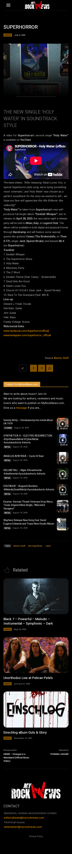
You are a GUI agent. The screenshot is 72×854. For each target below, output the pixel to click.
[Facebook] (33, 368)
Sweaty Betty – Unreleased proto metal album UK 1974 (28, 422)
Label (48, 545)
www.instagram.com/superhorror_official (27, 335)
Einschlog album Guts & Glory (25, 732)
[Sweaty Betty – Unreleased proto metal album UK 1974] (63, 424)
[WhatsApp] (49, 368)
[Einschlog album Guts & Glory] (36, 709)
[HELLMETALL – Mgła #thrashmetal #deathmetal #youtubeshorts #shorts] (63, 474)
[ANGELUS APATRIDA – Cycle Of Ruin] (63, 458)
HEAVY (8, 35)
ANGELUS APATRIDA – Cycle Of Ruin (23, 456)
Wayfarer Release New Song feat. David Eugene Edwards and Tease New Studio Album (28, 522)
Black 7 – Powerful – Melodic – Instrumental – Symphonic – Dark (28, 621)
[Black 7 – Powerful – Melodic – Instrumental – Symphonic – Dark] (36, 596)
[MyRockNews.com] (37, 5)
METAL (7, 447)
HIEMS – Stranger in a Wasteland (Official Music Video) (16, 757)
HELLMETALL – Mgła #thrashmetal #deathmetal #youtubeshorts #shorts (24, 472)
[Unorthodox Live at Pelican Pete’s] (36, 655)
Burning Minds (35, 545)
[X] (41, 368)
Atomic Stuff (61, 358)
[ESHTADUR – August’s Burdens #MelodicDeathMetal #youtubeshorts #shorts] (63, 490)
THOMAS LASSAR (59, 754)
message (21, 407)
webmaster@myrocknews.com (23, 826)
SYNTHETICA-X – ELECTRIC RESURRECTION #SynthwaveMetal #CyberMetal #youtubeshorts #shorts (27, 439)
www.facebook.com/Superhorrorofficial (26, 331)
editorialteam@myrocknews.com (24, 817)
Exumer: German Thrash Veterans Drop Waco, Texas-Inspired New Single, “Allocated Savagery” (28, 505)
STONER (8, 428)
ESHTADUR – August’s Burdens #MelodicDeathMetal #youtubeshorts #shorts (28, 487)
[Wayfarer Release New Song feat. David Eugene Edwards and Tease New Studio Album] (63, 524)
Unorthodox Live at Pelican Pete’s (28, 677)
